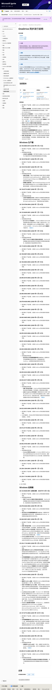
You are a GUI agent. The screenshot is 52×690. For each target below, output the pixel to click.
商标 (39, 689)
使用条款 (34, 689)
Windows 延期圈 (22, 39)
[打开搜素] (47, 11)
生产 (21, 92)
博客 (13, 689)
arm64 (42, 97)
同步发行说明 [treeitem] (6, 91)
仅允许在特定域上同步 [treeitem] (8, 82)
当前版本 (21, 35)
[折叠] (16, 24)
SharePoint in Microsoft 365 (35, 24)
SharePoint (25, 24)
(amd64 (38, 97)
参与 (17, 689)
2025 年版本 (23, 484)
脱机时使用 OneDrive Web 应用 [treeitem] (10, 86)
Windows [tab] (21, 79)
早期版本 (9, 689)
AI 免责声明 (3, 689)
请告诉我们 (45, 19)
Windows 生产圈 (22, 37)
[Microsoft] (2, 11)
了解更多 (31, 228)
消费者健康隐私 (27, 689)
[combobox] (9, 26)
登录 (49, 11)
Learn (20, 24)
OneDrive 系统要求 (34, 72)
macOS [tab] (26, 79)
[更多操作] (50, 25)
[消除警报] (49, 3)
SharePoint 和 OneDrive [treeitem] (8, 29)
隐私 (21, 689)
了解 (28, 121)
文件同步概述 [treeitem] (6, 71)
